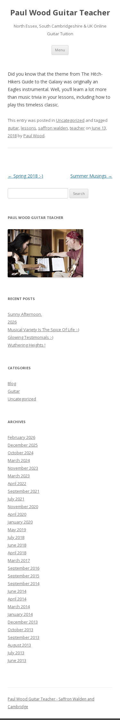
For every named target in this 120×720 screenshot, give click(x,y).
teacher (77, 128)
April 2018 (17, 553)
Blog (12, 383)
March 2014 (19, 606)
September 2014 (23, 583)
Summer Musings (91, 176)
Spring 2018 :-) (25, 176)
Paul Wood (33, 135)
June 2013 (17, 660)
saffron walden (53, 128)
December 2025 (23, 445)
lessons (28, 128)
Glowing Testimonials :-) (30, 337)
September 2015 (23, 576)
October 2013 (20, 629)
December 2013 (23, 622)
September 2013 (23, 637)
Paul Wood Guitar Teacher (60, 13)
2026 (12, 322)
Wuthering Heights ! (26, 345)
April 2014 (17, 599)
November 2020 (23, 506)
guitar (13, 128)
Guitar (14, 391)
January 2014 (20, 614)
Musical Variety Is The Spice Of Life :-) (43, 329)
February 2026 (21, 437)
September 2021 (23, 491)
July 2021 (16, 499)
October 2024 (20, 453)
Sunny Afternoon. (25, 314)
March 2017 (19, 560)
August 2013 (19, 645)
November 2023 (23, 468)
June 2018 (17, 545)
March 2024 (19, 460)
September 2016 (23, 568)
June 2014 (17, 591)
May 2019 (17, 529)
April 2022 (17, 483)
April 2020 (17, 514)
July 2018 (16, 537)
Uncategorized (70, 120)
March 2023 (19, 476)
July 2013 (16, 653)
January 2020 (20, 522)
